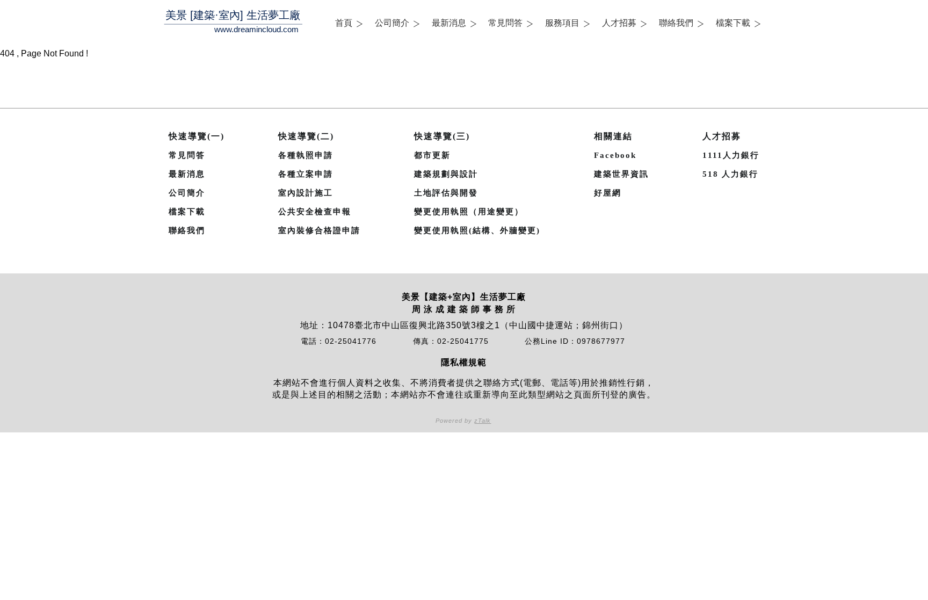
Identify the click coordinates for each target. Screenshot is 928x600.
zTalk (482, 420)
